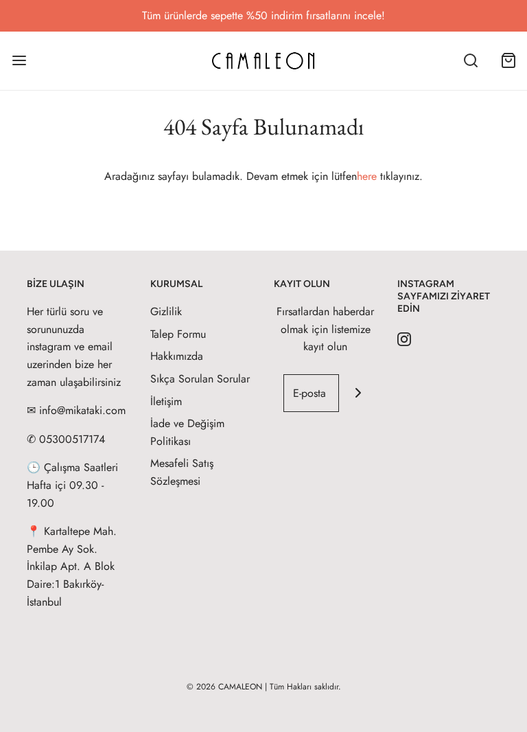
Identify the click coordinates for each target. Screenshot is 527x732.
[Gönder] (358, 393)
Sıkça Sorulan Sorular (200, 379)
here (367, 176)
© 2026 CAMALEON (224, 686)
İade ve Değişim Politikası (187, 432)
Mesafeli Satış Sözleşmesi (181, 472)
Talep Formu (178, 334)
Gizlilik (166, 311)
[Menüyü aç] (19, 61)
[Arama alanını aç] (470, 61)
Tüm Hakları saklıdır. (305, 686)
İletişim (166, 401)
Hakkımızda (176, 356)
